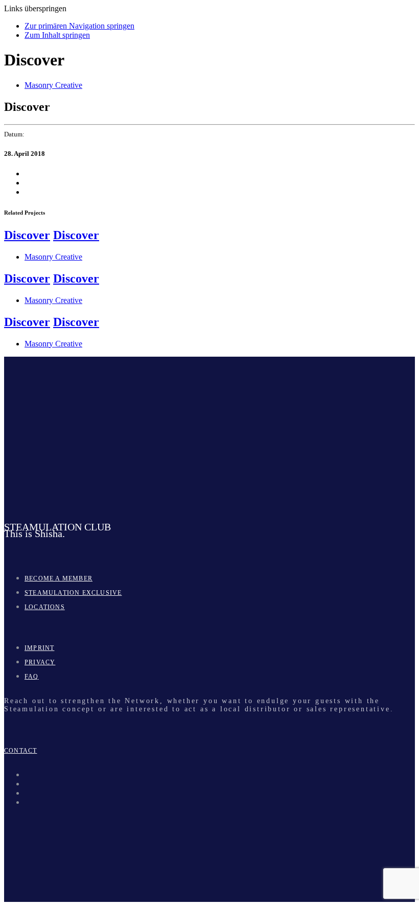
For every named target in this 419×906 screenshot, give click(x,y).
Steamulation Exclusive (73, 592)
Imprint (39, 648)
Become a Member (58, 578)
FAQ (32, 676)
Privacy (40, 662)
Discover (27, 235)
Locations (45, 607)
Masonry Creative (53, 85)
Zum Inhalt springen (57, 35)
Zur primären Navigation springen (79, 25)
